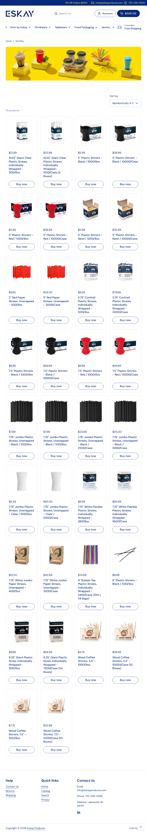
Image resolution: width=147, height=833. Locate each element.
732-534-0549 (136, 2)
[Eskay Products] (20, 13)
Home (8, 41)
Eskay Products (36, 828)
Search (45, 795)
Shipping (11, 795)
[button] (128, 13)
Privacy (45, 799)
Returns (10, 791)
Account (107, 13)
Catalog (45, 791)
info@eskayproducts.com (109, 2)
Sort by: (114, 96)
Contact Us (12, 786)
